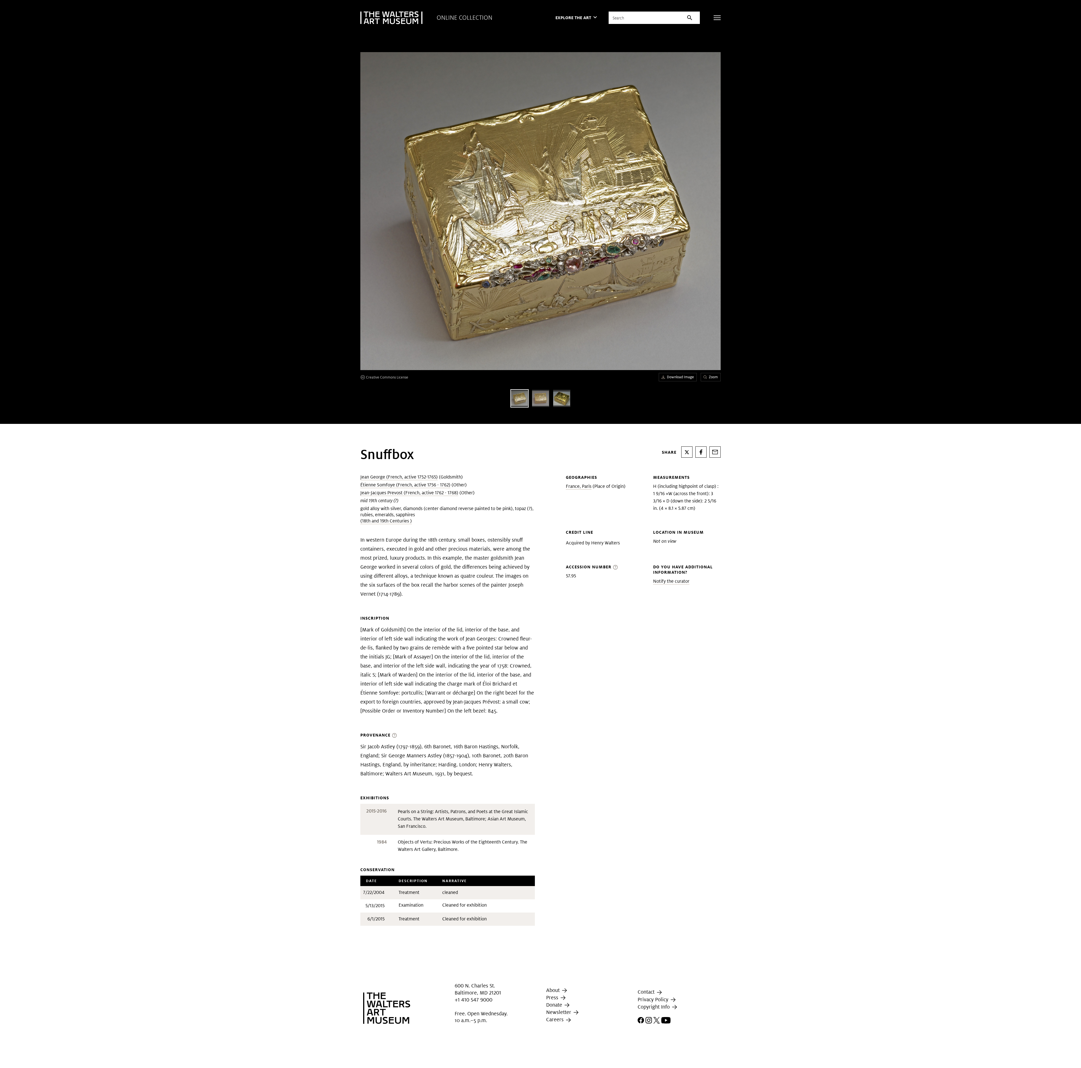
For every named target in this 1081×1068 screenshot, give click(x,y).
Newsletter (559, 1012)
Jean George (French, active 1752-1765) (399, 477)
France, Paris (578, 486)
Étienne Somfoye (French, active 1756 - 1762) (405, 485)
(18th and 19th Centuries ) (386, 521)
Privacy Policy (654, 999)
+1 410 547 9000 (473, 1000)
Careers (555, 1019)
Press (553, 997)
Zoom (713, 377)
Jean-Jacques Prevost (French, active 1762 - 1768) (409, 493)
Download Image (680, 377)
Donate (555, 1005)
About (553, 990)
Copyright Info (654, 1007)
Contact (647, 992)
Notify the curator (671, 581)
